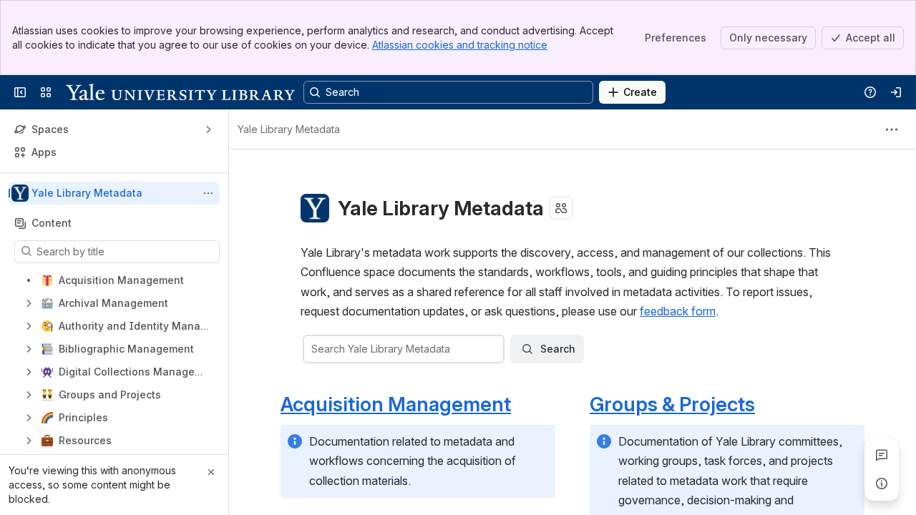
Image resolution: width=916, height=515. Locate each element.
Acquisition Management (396, 404)
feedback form (678, 311)
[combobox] (312, 349)
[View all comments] (881, 454)
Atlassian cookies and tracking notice (459, 45)
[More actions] (208, 193)
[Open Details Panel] (881, 483)
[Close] (211, 472)
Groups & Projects (672, 404)
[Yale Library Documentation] (180, 92)
